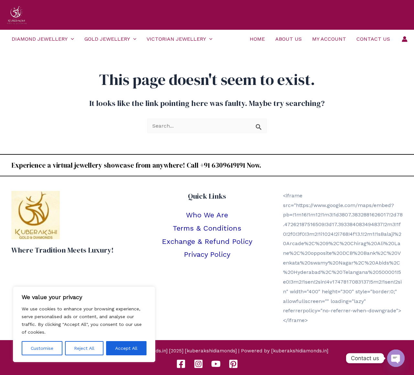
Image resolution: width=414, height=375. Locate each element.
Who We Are (207, 215)
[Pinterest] (233, 364)
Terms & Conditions (207, 228)
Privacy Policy (207, 254)
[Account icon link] (405, 39)
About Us (288, 39)
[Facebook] (181, 364)
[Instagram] (198, 364)
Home (257, 39)
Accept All (126, 348)
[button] (71, 39)
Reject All (84, 348)
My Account (329, 39)
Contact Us (373, 39)
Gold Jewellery (107, 39)
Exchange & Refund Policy (207, 241)
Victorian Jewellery (176, 39)
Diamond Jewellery (40, 39)
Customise (42, 348)
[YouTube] (216, 364)
